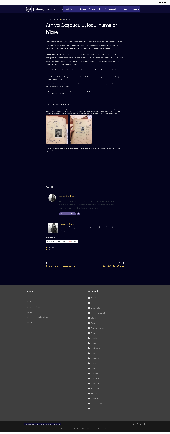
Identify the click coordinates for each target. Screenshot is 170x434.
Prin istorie (95, 363)
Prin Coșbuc (51, 247)
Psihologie (95, 388)
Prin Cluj (94, 338)
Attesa (47, 424)
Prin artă (94, 333)
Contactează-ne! (112, 9)
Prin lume (94, 368)
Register (30, 301)
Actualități (94, 298)
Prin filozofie (95, 348)
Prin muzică (95, 373)
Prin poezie (95, 378)
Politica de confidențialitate (37, 317)
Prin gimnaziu (96, 353)
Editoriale (94, 303)
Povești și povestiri (98, 328)
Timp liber (94, 398)
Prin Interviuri (96, 358)
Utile (92, 408)
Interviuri (94, 318)
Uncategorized (96, 403)
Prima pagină (94, 9)
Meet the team (71, 9)
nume (49, 249)
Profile (29, 322)
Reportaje (95, 393)
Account (135, 9)
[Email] (78, 213)
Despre (83, 9)
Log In (126, 9)
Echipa (29, 312)
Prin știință (95, 383)
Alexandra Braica (66, 19)
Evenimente (95, 308)
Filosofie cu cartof (98, 313)
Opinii (93, 323)
